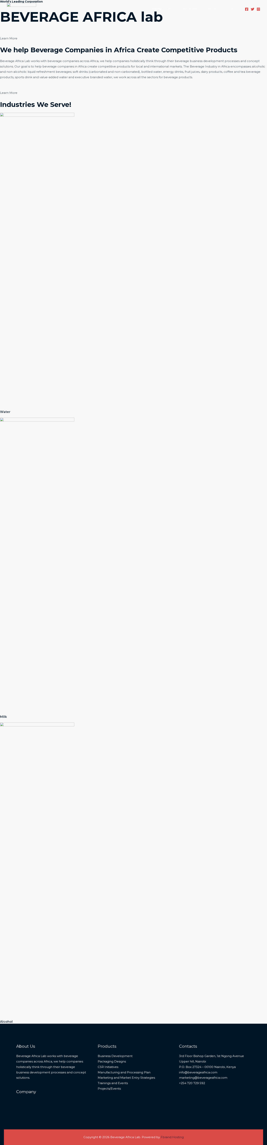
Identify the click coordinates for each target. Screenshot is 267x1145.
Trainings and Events (113, 1083)
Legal (20, 1112)
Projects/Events (109, 1088)
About (172, 9)
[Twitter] (252, 9)
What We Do (192, 9)
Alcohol (6, 1021)
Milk (3, 717)
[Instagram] (258, 9)
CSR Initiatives (108, 1067)
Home (157, 9)
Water (5, 412)
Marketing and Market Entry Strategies (126, 1077)
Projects (214, 9)
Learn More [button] (8, 38)
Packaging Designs (112, 1061)
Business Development (115, 1056)
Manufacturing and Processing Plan (124, 1072)
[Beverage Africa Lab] (21, 8)
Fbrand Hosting (172, 1137)
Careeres (23, 1107)
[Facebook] (246, 9)
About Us (23, 1101)
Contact (232, 9)
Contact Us (24, 1118)
